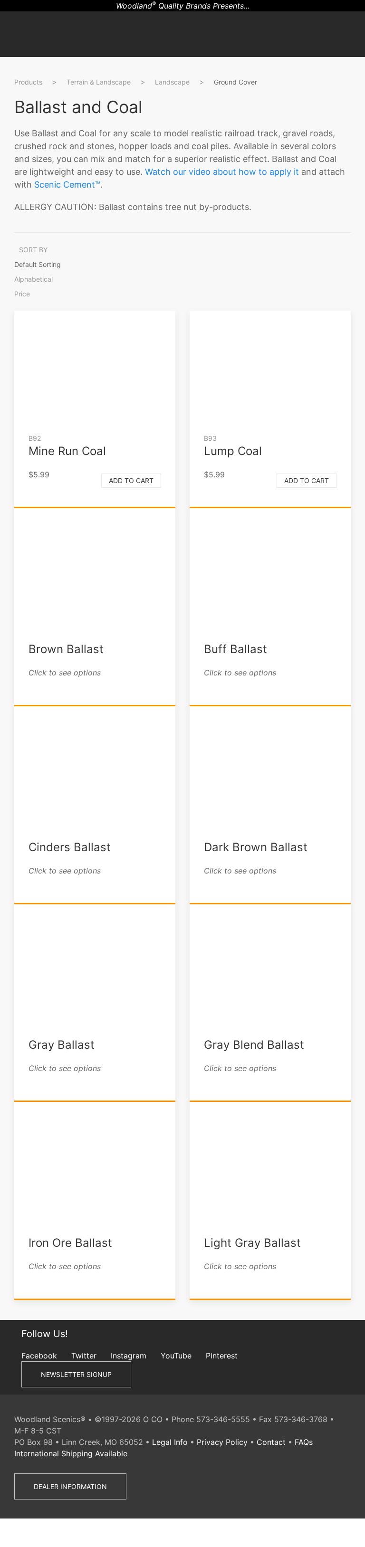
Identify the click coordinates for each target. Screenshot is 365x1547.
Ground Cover (235, 82)
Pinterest (222, 1355)
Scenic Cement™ (67, 185)
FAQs (304, 1442)
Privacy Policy (222, 1442)
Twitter (83, 1355)
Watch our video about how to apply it (222, 172)
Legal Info (170, 1442)
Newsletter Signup (76, 1374)
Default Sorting (37, 264)
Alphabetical (33, 279)
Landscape (172, 82)
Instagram (128, 1355)
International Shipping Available (70, 1453)
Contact (271, 1442)
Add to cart (131, 480)
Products (28, 82)
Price (22, 294)
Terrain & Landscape (99, 82)
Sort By (33, 250)
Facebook (39, 1355)
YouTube (176, 1355)
